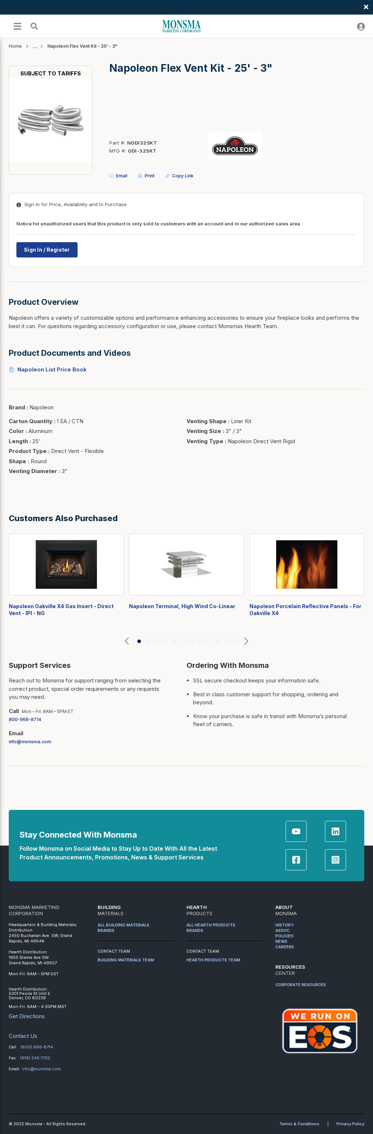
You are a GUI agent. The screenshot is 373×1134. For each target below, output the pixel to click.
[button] (127, 641)
